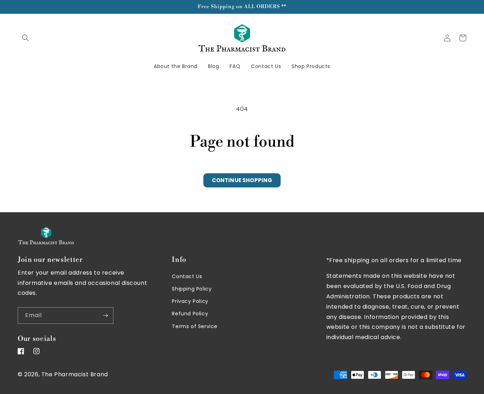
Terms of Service (195, 326)
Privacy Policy (190, 301)
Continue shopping (242, 180)
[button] (25, 38)
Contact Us (187, 276)
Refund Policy (190, 313)
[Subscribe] (105, 315)
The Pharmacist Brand (74, 374)
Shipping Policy (192, 288)
